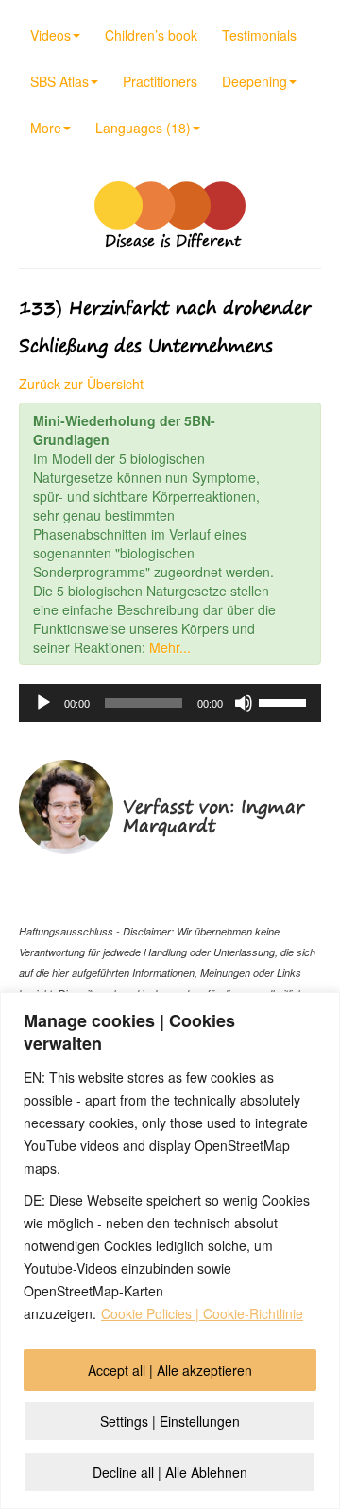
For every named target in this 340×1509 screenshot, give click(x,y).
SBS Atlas (59, 81)
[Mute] (243, 703)
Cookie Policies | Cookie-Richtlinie (202, 1313)
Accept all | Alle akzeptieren (170, 1370)
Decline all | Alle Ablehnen (170, 1472)
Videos (50, 35)
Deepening (254, 81)
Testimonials (259, 35)
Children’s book (151, 35)
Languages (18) (143, 127)
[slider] (285, 701)
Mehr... (170, 647)
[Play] (43, 703)
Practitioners (160, 81)
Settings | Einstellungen (170, 1421)
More (45, 127)
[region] (170, 1250)
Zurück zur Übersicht (81, 383)
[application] (170, 703)
